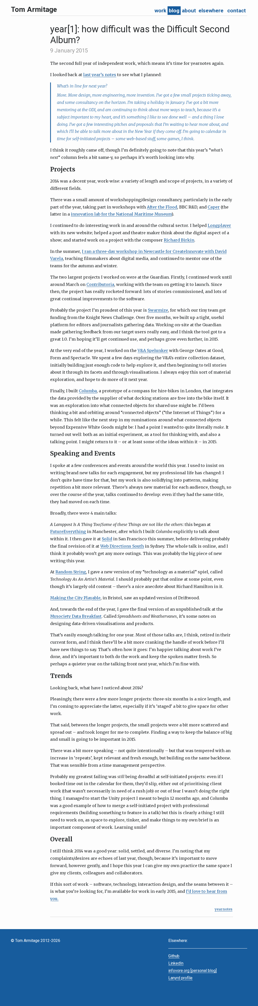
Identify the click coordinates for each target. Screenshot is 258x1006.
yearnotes (223, 909)
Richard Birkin (179, 240)
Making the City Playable (75, 597)
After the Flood (162, 207)
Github (173, 956)
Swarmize (158, 310)
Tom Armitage (34, 9)
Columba (88, 390)
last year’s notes (99, 74)
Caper (214, 207)
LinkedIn (175, 963)
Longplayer (219, 225)
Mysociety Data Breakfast (76, 616)
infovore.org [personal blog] (192, 970)
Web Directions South (122, 546)
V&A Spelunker (153, 350)
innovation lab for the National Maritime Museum (121, 214)
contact (236, 11)
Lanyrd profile (180, 977)
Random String (70, 571)
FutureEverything (68, 531)
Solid (107, 538)
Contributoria (100, 284)
